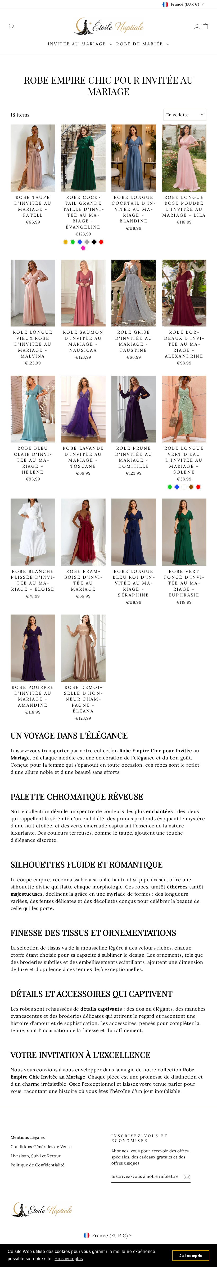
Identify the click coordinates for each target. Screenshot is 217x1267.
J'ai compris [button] (190, 1255)
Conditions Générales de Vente (41, 1146)
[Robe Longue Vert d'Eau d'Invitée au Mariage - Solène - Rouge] (198, 486)
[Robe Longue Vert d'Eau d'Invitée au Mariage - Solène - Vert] (169, 486)
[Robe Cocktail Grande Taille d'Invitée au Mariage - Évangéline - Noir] (94, 241)
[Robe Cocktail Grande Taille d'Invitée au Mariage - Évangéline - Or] (65, 241)
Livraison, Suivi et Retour (36, 1155)
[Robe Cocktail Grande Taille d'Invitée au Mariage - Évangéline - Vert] (72, 241)
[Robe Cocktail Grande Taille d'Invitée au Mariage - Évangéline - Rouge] (101, 241)
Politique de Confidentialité (38, 1164)
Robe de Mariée (140, 43)
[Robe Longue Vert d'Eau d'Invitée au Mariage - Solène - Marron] (191, 486)
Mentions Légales (28, 1137)
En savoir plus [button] (69, 1258)
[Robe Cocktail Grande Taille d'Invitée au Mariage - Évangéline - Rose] (83, 248)
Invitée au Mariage (78, 43)
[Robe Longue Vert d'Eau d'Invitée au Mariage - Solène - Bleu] (176, 486)
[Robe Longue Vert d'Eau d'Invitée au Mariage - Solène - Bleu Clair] (184, 486)
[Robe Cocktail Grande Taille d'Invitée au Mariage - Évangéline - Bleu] (79, 241)
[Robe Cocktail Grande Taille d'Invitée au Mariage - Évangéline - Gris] (86, 241)
